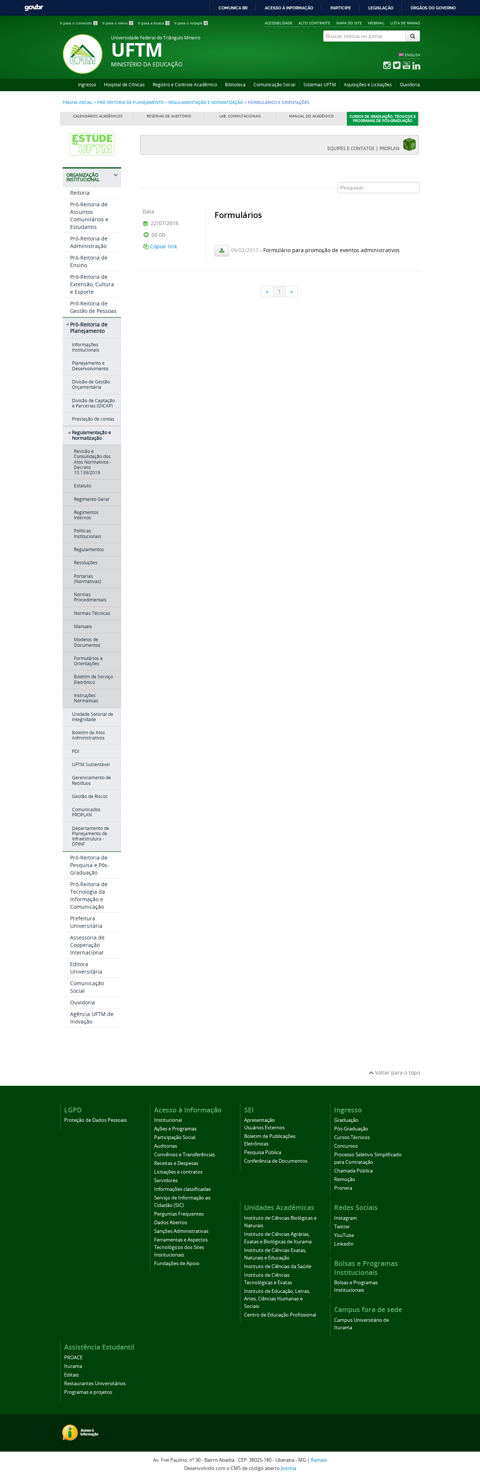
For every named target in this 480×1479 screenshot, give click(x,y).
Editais (71, 1375)
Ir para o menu (117, 23)
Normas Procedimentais (90, 597)
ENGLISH (412, 54)
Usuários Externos (264, 1127)
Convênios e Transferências (184, 1154)
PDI (75, 751)
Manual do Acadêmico (311, 116)
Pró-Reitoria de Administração (89, 242)
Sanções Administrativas (181, 1231)
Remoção (344, 1179)
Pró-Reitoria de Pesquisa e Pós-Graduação (89, 865)
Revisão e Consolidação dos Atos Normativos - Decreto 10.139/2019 (92, 461)
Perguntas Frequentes (179, 1214)
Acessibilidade (278, 23)
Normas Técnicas (92, 613)
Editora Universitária (86, 967)
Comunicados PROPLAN (86, 812)
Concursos (346, 1146)
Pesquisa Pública (262, 1152)
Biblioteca (235, 84)
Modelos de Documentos (87, 642)
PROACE (73, 1357)
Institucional (168, 1120)
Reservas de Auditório (169, 116)
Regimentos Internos (86, 515)
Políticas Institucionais (87, 533)
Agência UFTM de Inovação (92, 1017)
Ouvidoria (410, 84)
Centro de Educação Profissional (280, 1315)
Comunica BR (233, 8)
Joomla (288, 1468)
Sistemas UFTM (319, 84)
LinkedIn (344, 1244)
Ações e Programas (175, 1129)
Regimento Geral (91, 499)
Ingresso (87, 84)
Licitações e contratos (178, 1172)
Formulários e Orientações (88, 660)
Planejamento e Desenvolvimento (90, 365)
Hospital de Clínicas (124, 84)
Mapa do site (349, 23)
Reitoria (80, 192)
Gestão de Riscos (90, 796)
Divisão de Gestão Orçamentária (91, 384)
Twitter (342, 1226)
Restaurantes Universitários (95, 1383)
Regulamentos (89, 549)
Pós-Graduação (351, 1129)
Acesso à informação (289, 8)
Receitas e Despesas (176, 1163)
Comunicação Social (275, 84)
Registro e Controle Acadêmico (185, 84)
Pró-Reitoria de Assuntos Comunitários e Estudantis (89, 215)
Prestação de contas (93, 419)
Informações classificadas (182, 1189)
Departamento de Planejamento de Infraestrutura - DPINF (90, 836)
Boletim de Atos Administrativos (88, 735)
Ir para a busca (153, 23)
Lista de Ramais (405, 23)
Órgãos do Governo (433, 8)
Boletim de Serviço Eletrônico (93, 679)
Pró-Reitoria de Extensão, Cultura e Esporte (92, 284)
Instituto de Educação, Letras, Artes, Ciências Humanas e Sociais (277, 1298)
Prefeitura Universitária (86, 922)
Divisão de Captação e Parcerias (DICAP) (93, 403)
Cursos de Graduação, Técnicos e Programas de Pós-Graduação (383, 118)
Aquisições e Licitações (368, 84)
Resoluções (86, 562)
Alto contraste (314, 23)
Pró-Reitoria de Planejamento (130, 102)
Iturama (73, 1366)
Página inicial (78, 102)
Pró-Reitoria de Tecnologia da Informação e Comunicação (89, 895)
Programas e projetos (88, 1392)
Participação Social (174, 1137)
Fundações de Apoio (177, 1263)
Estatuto (82, 485)
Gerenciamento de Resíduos (91, 780)
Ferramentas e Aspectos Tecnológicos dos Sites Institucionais (181, 1247)
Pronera (343, 1188)
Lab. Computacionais (240, 116)
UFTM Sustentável (91, 764)
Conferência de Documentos (276, 1161)
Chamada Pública (353, 1171)
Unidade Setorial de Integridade (92, 716)
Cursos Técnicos (352, 1137)
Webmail (376, 23)
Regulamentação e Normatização (205, 102)
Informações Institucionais (85, 347)
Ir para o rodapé (190, 23)
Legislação (380, 8)
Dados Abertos (170, 1222)
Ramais (319, 1460)
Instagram (345, 1218)
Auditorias (165, 1146)
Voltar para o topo (397, 1072)
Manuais (83, 626)
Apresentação (259, 1120)
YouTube (344, 1235)
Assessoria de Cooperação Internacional (87, 945)
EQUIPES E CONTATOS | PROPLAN (365, 148)
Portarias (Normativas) (87, 578)
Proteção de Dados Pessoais (95, 1120)
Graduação (346, 1120)
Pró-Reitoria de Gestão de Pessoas (93, 307)
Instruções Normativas (86, 698)
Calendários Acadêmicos (97, 116)
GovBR (33, 7)
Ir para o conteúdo (78, 23)
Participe (340, 8)
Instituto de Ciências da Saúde (277, 1266)
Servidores (166, 1180)
